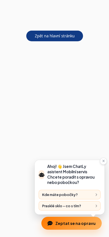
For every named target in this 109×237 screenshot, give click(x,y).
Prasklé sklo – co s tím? (61, 206)
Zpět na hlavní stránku (55, 35)
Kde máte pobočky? (60, 194)
